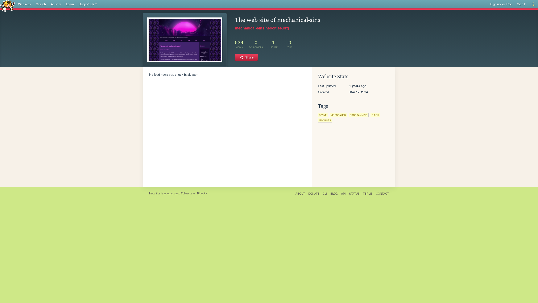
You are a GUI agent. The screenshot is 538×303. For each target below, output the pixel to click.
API (343, 193)
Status (354, 193)
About (300, 193)
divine (323, 115)
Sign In (521, 4)
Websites (24, 4)
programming (358, 115)
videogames (338, 115)
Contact (382, 193)
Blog (334, 193)
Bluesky (202, 193)
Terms (368, 193)
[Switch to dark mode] (533, 4)
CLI (325, 193)
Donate (313, 193)
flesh (375, 115)
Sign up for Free (501, 4)
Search (41, 4)
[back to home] (7, 6)
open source (171, 193)
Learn (70, 4)
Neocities (155, 193)
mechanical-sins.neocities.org (262, 28)
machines (325, 120)
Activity (56, 4)
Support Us (86, 4)
